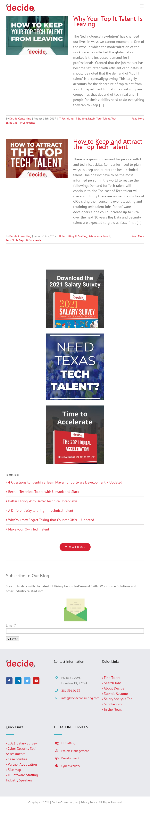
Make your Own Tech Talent (28, 529)
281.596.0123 (70, 690)
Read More (138, 118)
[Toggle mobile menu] (142, 6)
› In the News (112, 709)
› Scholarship (112, 704)
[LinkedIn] (18, 680)
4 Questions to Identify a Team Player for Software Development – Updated (65, 482)
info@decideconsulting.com (78, 698)
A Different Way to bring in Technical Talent (40, 510)
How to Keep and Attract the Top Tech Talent (107, 144)
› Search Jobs (111, 683)
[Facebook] (9, 680)
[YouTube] (36, 680)
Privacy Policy (89, 802)
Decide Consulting (20, 118)
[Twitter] (27, 680)
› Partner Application (21, 764)
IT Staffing (81, 118)
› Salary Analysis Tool (117, 699)
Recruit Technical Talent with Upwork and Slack (43, 491)
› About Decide (113, 688)
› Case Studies (16, 759)
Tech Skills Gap (15, 240)
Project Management (75, 751)
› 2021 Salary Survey (21, 743)
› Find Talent (111, 677)
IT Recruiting (66, 118)
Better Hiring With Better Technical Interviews (42, 501)
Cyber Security (70, 766)
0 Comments (27, 122)
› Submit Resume (115, 693)
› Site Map (13, 769)
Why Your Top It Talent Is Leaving (108, 21)
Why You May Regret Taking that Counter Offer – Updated (51, 520)
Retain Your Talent (99, 118)
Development (70, 758)
